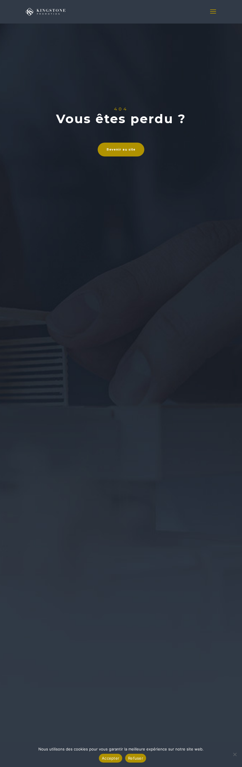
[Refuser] (235, 754)
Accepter (110, 758)
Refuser (135, 758)
